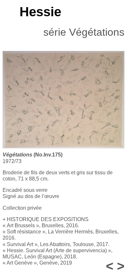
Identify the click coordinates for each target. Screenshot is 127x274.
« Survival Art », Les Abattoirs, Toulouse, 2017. (56, 244)
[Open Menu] (6, 12)
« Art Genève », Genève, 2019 (37, 263)
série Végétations (83, 32)
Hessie (40, 12)
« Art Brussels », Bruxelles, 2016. (41, 225)
